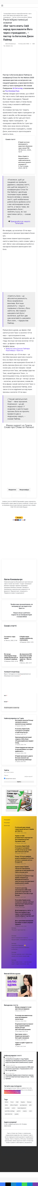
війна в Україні (14, 1105)
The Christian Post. (12, 91)
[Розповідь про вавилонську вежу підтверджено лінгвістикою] (9, 1020)
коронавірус (24, 490)
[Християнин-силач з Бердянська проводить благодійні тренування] (9, 1039)
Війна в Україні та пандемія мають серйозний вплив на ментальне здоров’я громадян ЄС (24, 160)
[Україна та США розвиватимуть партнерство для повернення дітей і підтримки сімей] (9, 841)
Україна (23, 1102)
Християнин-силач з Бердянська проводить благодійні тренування (22, 1036)
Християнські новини (15, 13)
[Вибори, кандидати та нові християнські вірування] (9, 1012)
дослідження (23, 1105)
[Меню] (2, 6)
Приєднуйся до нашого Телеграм (20, 222)
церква (16, 1114)
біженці (29, 1102)
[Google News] (19, 496)
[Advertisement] (19, 270)
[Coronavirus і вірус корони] (11, 635)
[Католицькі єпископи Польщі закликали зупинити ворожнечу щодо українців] (9, 725)
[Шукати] (36, 6)
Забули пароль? (28, 776)
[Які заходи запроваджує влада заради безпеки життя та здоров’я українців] (11, 652)
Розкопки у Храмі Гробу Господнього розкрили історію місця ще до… (22, 730)
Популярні (7, 822)
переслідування (22, 1108)
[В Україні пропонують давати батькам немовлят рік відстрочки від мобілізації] (9, 761)
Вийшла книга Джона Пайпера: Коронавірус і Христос (18, 349)
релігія (18, 1111)
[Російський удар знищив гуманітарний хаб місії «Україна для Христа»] (9, 832)
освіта (13, 1108)
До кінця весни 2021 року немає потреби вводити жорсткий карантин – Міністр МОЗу (26, 657)
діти (30, 1105)
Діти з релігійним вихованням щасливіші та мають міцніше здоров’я (24, 922)
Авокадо (13, 928)
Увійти (19, 782)
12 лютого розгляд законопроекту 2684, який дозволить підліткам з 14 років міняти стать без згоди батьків (24, 891)
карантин (12, 490)
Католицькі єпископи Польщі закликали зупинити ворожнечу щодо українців (24, 722)
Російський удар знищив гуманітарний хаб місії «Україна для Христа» (24, 829)
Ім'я (5, 695)
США (17, 1102)
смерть (25, 1111)
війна (6, 1105)
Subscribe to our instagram (12, 1092)
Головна (5, 13)
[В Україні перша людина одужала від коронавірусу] (27, 635)
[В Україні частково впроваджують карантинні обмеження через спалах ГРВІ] (12, 147)
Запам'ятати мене (10, 778)
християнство (8, 1114)
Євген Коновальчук (10, 43)
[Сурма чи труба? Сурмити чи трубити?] (9, 1048)
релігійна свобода (9, 1111)
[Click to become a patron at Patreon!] (19, 443)
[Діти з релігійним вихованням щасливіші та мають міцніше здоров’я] (9, 926)
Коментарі (7, 825)
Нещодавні (7, 819)
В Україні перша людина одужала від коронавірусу (26, 638)
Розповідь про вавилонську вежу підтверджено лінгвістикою (23, 1017)
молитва (7, 1108)
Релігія (23, 13)
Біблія (6, 1102)
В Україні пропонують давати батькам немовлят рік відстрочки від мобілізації (24, 757)
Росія (12, 1102)
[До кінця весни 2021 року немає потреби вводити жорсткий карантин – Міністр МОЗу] (27, 652)
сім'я (30, 1111)
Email (6, 701)
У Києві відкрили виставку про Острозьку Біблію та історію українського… (24, 749)
